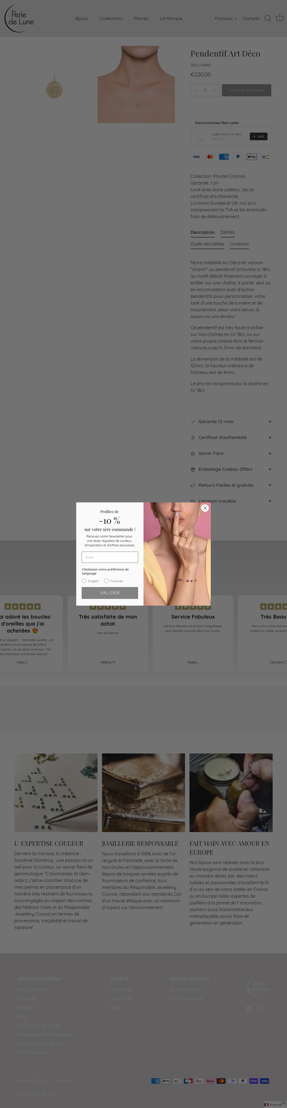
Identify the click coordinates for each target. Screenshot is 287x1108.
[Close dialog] (205, 508)
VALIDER (110, 592)
